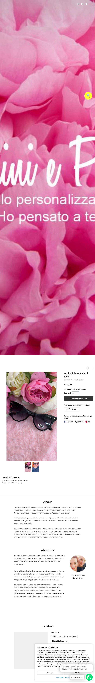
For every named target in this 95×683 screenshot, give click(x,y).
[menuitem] (88, 368)
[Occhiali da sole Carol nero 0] (28, 467)
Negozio (67, 380)
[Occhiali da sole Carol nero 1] (35, 467)
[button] (71, 409)
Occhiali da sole (78, 380)
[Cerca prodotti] (88, 96)
